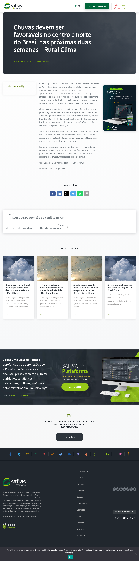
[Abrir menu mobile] (132, 6)
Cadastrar (69, 437)
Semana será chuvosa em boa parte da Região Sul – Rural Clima (120, 287)
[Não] (135, 553)
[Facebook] (53, 193)
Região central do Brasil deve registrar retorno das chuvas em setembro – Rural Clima (18, 289)
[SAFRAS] (13, 6)
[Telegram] (73, 193)
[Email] (86, 193)
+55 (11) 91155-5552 (124, 518)
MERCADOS (25, 395)
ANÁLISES (14, 395)
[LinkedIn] (59, 193)
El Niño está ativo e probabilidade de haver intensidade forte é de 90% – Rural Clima (51, 289)
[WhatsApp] (80, 193)
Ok (70, 557)
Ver (6, 314)
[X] (66, 193)
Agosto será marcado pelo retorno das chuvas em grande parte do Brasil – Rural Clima (85, 289)
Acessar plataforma (97, 6)
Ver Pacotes (75, 386)
